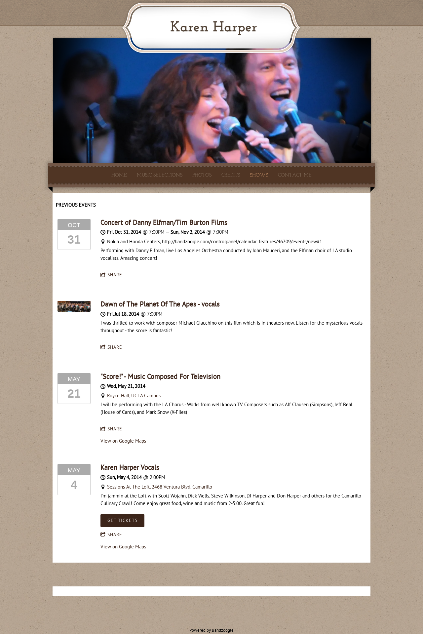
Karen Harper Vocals (129, 467)
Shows (259, 175)
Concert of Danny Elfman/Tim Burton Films (163, 222)
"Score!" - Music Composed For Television (160, 376)
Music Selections (159, 175)
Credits (230, 175)
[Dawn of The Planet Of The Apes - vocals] (74, 310)
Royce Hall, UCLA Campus (134, 395)
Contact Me (295, 175)
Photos (202, 175)
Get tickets (122, 520)
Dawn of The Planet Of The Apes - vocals (160, 303)
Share (114, 275)
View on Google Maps (123, 441)
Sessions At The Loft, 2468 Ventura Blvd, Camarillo (159, 487)
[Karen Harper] (210, 45)
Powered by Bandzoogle (211, 630)
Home (119, 175)
